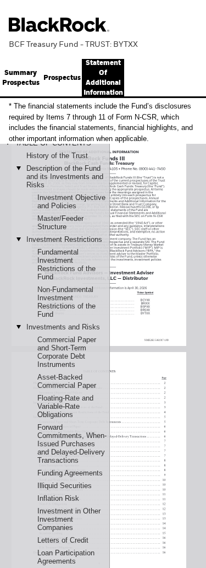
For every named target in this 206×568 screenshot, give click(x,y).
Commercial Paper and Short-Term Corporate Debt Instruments (66, 352)
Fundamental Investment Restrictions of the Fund (66, 264)
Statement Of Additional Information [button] (103, 78)
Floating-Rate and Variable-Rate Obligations (65, 406)
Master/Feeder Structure (60, 222)
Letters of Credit (62, 540)
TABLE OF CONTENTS (53, 143)
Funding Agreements (70, 473)
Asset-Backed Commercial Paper (66, 381)
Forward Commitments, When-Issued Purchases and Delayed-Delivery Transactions (72, 443)
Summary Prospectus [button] (21, 78)
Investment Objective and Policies (71, 201)
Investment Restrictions (64, 239)
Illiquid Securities (64, 486)
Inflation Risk (58, 498)
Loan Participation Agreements (65, 557)
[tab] (62, 78)
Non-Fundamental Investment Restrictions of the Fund (66, 301)
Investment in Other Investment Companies (69, 519)
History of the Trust (57, 156)
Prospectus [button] (62, 78)
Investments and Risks (63, 327)
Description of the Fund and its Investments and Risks (64, 176)
